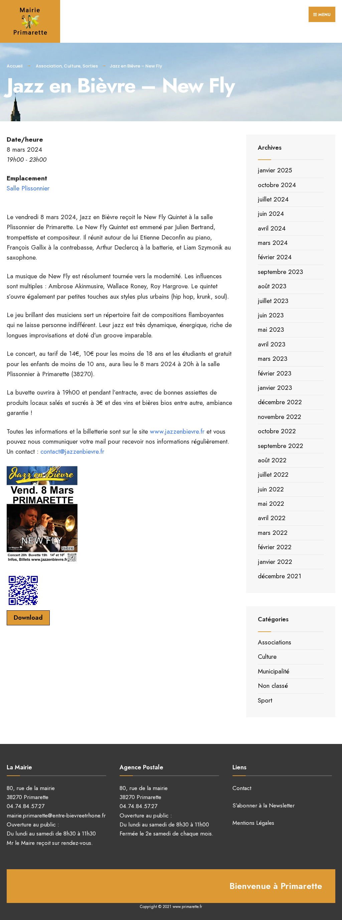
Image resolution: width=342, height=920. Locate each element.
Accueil (15, 66)
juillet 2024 (273, 199)
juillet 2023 (273, 300)
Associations (274, 642)
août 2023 (272, 286)
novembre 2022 (279, 416)
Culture (72, 66)
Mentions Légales (253, 823)
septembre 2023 (280, 271)
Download (28, 617)
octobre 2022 (277, 431)
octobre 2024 (277, 184)
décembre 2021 (279, 576)
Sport (265, 700)
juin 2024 (271, 213)
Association (49, 66)
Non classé (273, 685)
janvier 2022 (275, 561)
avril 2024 (272, 228)
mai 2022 (271, 503)
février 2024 (275, 257)
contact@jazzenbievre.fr (72, 451)
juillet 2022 (273, 474)
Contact (241, 788)
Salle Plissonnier (28, 188)
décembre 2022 (280, 402)
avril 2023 (271, 344)
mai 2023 (271, 329)
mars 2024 (273, 242)
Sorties (90, 66)
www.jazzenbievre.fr (177, 431)
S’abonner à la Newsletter (263, 805)
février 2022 (275, 547)
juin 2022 (271, 489)
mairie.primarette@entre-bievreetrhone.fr (56, 815)
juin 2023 (271, 315)
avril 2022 (272, 517)
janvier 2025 (275, 170)
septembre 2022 (280, 445)
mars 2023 (272, 358)
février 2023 (274, 373)
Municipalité (273, 671)
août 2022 (272, 460)
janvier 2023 (275, 387)
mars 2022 (273, 532)
